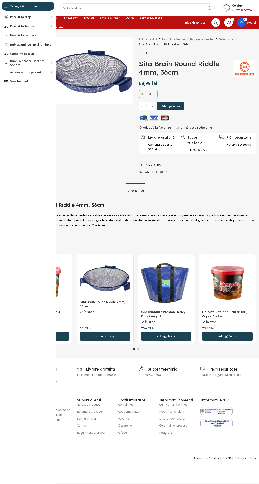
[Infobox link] (197, 143)
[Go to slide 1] (134, 349)
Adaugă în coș (170, 106)
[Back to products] (146, 53)
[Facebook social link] (156, 172)
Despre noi (125, 425)
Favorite (123, 418)
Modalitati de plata (171, 411)
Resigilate (165, 433)
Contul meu (125, 405)
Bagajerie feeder (202, 39)
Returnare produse (89, 411)
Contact (82, 425)
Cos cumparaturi (129, 411)
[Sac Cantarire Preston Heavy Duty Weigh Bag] (166, 282)
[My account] (215, 22)
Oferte (122, 433)
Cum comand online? (173, 405)
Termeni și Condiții (206, 458)
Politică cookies (245, 458)
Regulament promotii (91, 433)
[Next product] (151, 53)
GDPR (226, 458)
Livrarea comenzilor (172, 418)
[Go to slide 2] (138, 349)
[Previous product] (141, 53)
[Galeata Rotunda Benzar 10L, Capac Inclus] (227, 282)
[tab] (135, 189)
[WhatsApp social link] (166, 172)
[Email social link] (161, 172)
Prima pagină (148, 39)
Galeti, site (226, 39)
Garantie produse (88, 405)
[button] (105, 336)
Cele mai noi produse (173, 425)
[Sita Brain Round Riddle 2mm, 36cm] (105, 277)
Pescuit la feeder (173, 39)
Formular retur (86, 418)
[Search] (210, 8)
